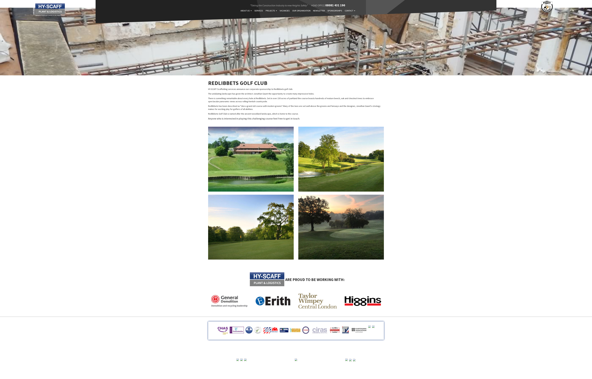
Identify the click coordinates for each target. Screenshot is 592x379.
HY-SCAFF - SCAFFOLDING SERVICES (49, 9)
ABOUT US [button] (245, 10)
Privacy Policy (296, 349)
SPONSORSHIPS (334, 10)
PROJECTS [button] (270, 10)
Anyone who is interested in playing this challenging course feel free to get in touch (253, 118)
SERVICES (258, 10)
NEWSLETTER (319, 10)
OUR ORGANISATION (301, 10)
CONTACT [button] (349, 10)
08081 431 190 (335, 5)
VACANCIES (285, 10)
